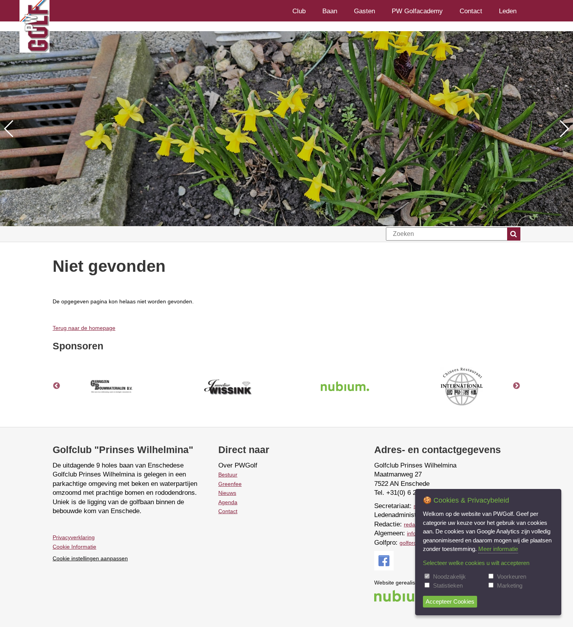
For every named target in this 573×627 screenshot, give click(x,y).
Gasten (364, 10)
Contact (471, 10)
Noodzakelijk (449, 576)
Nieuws (227, 493)
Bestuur (227, 474)
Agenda (227, 502)
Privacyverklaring (74, 537)
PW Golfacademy (417, 10)
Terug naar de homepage (84, 328)
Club (299, 10)
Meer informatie (498, 549)
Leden (507, 10)
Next (516, 386)
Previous (56, 386)
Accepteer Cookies (450, 601)
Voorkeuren (511, 576)
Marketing (509, 585)
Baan (329, 10)
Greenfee (230, 484)
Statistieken (448, 585)
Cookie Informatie (74, 547)
